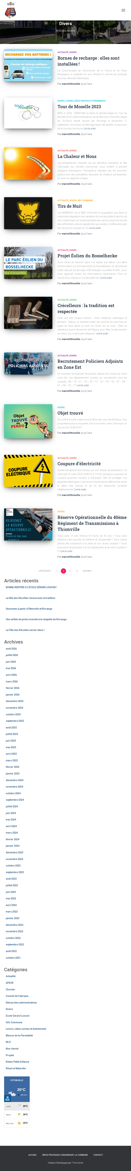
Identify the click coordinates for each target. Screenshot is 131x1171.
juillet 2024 (12, 806)
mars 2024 (12, 832)
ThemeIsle (77, 1162)
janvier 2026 (12, 694)
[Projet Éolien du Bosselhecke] (28, 263)
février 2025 (12, 767)
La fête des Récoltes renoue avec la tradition (30, 598)
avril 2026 (11, 675)
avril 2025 (11, 753)
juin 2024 (11, 813)
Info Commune (85, 200)
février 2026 (12, 688)
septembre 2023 (15, 872)
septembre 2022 (15, 944)
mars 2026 (12, 681)
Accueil (32, 1155)
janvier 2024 (12, 845)
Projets (10, 1055)
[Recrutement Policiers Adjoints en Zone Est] (28, 363)
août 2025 (11, 727)
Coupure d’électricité (79, 463)
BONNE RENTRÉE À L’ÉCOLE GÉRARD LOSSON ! (31, 587)
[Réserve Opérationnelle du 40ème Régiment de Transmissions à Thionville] (28, 524)
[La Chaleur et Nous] (28, 163)
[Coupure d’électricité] (28, 471)
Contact (98, 1155)
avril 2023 (11, 905)
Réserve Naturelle (16, 1068)
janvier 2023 (12, 918)
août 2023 (11, 878)
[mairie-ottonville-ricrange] (12, 10)
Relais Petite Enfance (17, 1061)
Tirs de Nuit (69, 206)
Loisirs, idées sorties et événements (86, 101)
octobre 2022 (13, 938)
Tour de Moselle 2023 (79, 106)
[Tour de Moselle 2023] (28, 113)
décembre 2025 (14, 701)
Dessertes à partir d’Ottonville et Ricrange (29, 608)
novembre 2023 (14, 859)
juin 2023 (11, 892)
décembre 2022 (14, 925)
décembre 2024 (14, 780)
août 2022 (11, 951)
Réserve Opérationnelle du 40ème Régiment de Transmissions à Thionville (92, 523)
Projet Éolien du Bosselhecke (87, 256)
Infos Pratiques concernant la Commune (65, 1155)
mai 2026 (11, 668)
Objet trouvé (70, 413)
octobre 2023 (13, 865)
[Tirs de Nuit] (28, 213)
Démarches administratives (21, 1002)
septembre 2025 (15, 721)
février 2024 (12, 839)
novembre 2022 (14, 931)
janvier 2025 (12, 773)
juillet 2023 (12, 885)
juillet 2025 (12, 734)
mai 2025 (11, 747)
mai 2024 (11, 819)
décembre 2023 (14, 852)
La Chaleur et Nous (76, 156)
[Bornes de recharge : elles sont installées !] (28, 65)
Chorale (10, 989)
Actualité (62, 52)
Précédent (45, 571)
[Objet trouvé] (28, 421)
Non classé (12, 1048)
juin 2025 (11, 740)
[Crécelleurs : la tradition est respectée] (28, 313)
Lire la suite (90, 128)
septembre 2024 (15, 799)
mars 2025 (12, 760)
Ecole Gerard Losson (18, 1015)
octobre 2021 (13, 957)
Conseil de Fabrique (17, 996)
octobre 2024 (13, 793)
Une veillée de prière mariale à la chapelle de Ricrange (36, 619)
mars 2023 (12, 911)
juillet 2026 (12, 655)
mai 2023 (11, 898)
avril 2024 (11, 826)
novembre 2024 (14, 786)
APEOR (9, 982)
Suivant (87, 571)
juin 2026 (11, 661)
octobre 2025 (13, 714)
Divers (73, 52)
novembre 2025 (14, 707)
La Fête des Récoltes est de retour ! (25, 630)
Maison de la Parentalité (19, 1035)
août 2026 (11, 648)
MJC (8, 1042)
